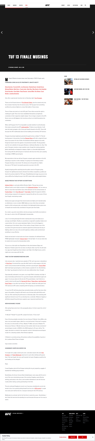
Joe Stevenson (25, 87)
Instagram (71, 417)
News (26, 5)
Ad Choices (85, 419)
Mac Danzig (36, 89)
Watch (68, 5)
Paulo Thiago (8, 283)
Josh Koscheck (42, 281)
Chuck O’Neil (42, 265)
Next (93, 32)
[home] (47, 5)
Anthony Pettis (9, 185)
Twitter (70, 426)
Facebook (71, 415)
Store (63, 424)
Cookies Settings (62, 437)
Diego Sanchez (9, 87)
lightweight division (33, 187)
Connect (63, 5)
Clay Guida (28, 192)
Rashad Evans (32, 87)
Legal (84, 413)
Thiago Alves (34, 281)
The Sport (64, 415)
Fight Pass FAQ (79, 415)
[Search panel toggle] (85, 5)
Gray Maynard (19, 192)
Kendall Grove (40, 87)
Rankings (15, 5)
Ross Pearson (23, 91)
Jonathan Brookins (14, 93)
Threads (70, 419)
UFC (63, 413)
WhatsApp (71, 421)
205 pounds (38, 388)
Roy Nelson (37, 91)
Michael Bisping (9, 89)
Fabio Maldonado (17, 355)
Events (9, 5)
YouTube (70, 422)
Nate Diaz (29, 89)
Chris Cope (9, 263)
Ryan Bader (17, 91)
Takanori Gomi (23, 239)
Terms (84, 415)
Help (77, 413)
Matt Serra (16, 89)
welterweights (25, 127)
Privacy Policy (86, 417)
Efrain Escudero (9, 91)
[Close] (92, 437)
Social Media (72, 413)
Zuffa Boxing (75, 5)
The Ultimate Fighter (27, 102)
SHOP (81, 5)
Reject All (73, 437)
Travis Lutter (23, 89)
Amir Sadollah (42, 89)
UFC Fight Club (65, 426)
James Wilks (31, 91)
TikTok (70, 424)
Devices (77, 417)
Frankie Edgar (8, 192)
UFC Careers (64, 419)
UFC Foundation (65, 417)
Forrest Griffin (16, 87)
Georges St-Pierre (26, 281)
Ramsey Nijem (29, 138)
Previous (2, 32)
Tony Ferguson (38, 98)
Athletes (21, 5)
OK (82, 437)
